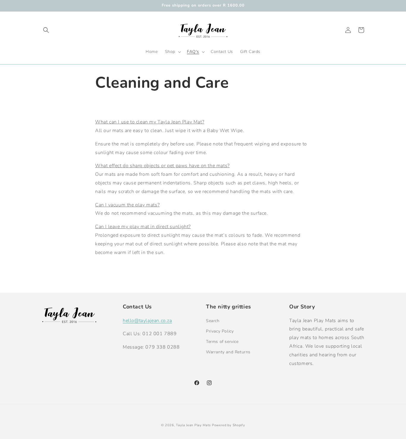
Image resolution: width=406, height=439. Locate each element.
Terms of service (222, 341)
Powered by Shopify (228, 425)
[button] (46, 30)
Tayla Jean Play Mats (193, 425)
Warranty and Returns (228, 352)
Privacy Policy (220, 331)
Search (213, 321)
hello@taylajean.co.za (147, 320)
